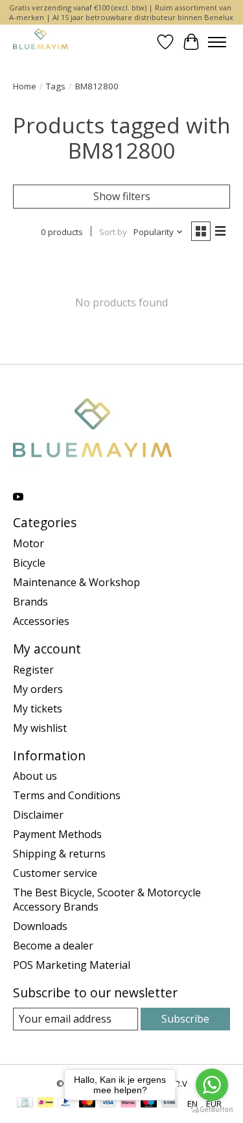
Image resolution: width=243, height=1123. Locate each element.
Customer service (55, 873)
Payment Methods (57, 834)
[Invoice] (25, 1103)
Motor (28, 543)
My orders (38, 689)
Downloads (40, 926)
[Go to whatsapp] (212, 1085)
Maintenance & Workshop (76, 582)
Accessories (41, 621)
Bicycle (29, 563)
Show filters (121, 196)
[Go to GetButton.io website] (212, 1110)
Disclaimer (38, 815)
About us (35, 776)
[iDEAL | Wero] (46, 1103)
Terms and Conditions (67, 795)
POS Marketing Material (71, 965)
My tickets (37, 708)
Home (24, 86)
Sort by (113, 232)
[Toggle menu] (217, 42)
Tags (55, 86)
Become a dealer (53, 945)
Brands (30, 602)
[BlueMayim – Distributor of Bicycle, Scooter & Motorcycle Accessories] (40, 41)
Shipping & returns (59, 853)
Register (33, 670)
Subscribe (185, 1019)
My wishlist (40, 728)
